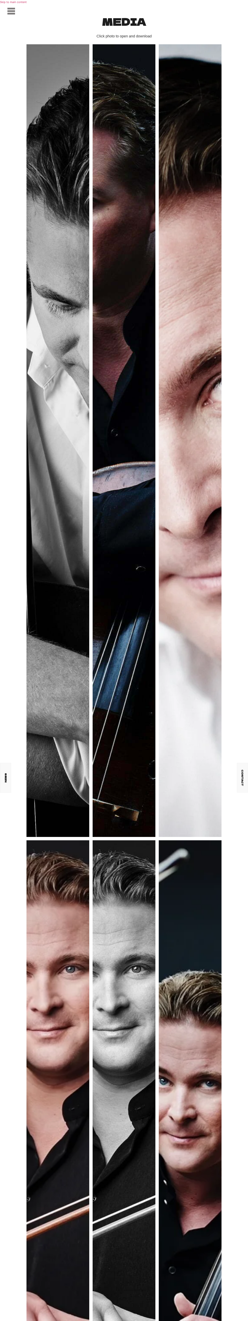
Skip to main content (13, 2)
